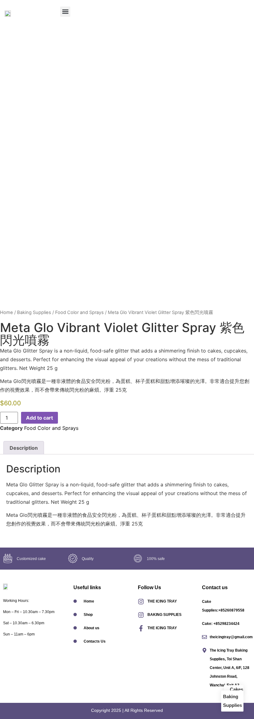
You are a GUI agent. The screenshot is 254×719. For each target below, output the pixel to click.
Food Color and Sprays (79, 312)
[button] (65, 12)
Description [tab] (24, 448)
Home (6, 312)
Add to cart (39, 418)
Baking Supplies (34, 312)
